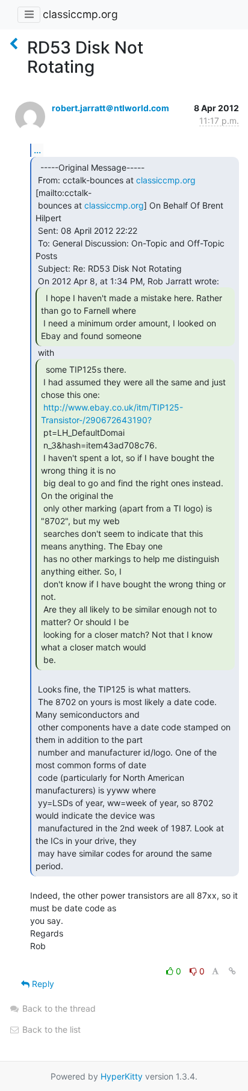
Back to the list (50, 1029)
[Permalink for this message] (232, 971)
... (37, 150)
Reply (41, 984)
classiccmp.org (80, 14)
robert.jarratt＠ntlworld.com (110, 108)
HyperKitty (122, 1076)
